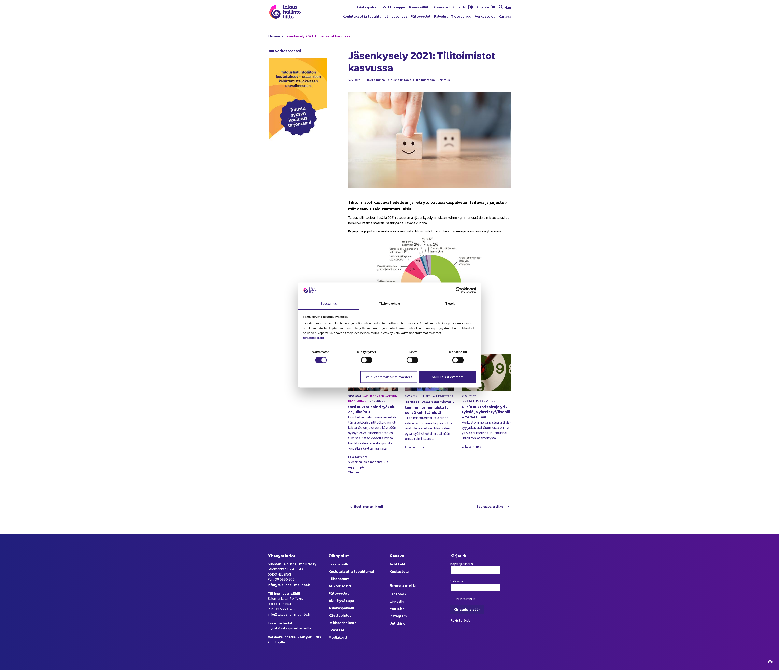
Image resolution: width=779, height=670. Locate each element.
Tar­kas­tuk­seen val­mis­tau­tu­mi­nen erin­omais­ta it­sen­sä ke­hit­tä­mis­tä (429, 407)
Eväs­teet (336, 629)
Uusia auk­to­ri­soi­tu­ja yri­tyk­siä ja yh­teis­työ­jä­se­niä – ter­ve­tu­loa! (486, 412)
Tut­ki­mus (443, 80)
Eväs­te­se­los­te (313, 337)
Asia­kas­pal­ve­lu (367, 7)
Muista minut (465, 598)
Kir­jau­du (483, 7)
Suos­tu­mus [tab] (329, 303)
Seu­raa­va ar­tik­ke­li (491, 506)
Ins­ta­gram (398, 615)
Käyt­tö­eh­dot (340, 615)
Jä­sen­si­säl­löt (418, 7)
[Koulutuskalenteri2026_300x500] (298, 152)
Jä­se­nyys (399, 16)
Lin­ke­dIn (397, 601)
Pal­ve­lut (441, 16)
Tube (400, 608)
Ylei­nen (353, 472)
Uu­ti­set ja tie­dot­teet (436, 396)
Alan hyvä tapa (341, 600)
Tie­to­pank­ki (461, 16)
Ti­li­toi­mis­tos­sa (424, 80)
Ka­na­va (505, 16)
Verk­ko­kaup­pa (394, 7)
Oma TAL (460, 7)
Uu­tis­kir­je (398, 623)
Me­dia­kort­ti (338, 637)
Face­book (398, 593)
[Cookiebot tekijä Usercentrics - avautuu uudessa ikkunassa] (458, 290)
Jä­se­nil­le (377, 400)
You (393, 608)
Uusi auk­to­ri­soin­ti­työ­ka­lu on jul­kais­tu (371, 409)
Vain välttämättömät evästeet (389, 377)
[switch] (366, 360)
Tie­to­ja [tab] (450, 303)
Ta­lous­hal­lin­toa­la (398, 80)
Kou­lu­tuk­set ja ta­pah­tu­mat (365, 16)
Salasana (456, 581)
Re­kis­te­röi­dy (460, 620)
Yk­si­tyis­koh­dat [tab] (389, 303)
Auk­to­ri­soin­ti (340, 585)
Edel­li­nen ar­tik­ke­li (368, 506)
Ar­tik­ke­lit (398, 563)
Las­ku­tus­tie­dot (280, 623)
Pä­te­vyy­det (421, 16)
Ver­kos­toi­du (485, 16)
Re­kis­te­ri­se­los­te (343, 622)
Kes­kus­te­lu (399, 571)
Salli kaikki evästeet (448, 377)
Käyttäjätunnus (461, 563)
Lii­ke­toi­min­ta (375, 80)
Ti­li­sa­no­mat (441, 7)
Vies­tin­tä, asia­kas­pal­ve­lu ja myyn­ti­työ (368, 464)
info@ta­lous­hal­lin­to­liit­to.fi (289, 584)
